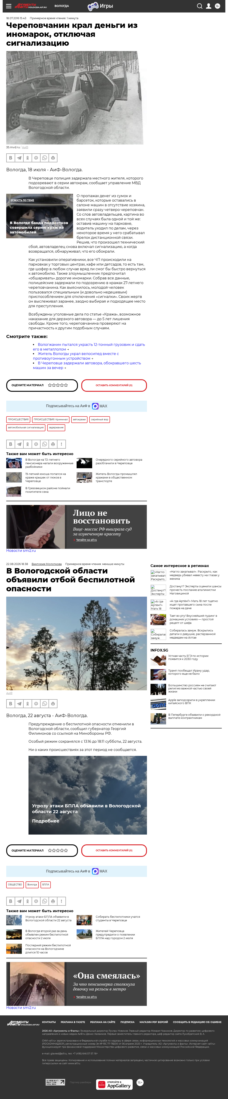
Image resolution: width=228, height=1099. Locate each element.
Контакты (49, 1022)
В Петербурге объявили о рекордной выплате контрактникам (194, 716)
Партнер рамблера (80, 1082)
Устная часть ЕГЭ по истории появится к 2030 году (188, 657)
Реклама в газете (73, 1022)
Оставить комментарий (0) (114, 385)
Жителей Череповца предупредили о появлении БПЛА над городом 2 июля (115, 934)
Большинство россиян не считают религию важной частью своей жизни (192, 688)
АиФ (25, 147)
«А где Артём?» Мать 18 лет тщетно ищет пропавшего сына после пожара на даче (194, 604)
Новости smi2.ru (21, 550)
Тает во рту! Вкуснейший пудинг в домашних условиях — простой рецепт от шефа (193, 619)
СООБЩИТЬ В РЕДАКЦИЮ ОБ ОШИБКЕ (197, 1022)
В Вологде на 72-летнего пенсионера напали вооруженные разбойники (49, 463)
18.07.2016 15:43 (16, 18)
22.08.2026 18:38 (17, 564)
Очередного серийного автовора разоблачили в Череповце (119, 461)
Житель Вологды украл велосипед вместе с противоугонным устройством (76, 356)
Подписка (127, 1022)
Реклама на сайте (102, 1022)
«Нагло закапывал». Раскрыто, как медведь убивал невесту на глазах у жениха (195, 575)
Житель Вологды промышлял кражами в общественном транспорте (116, 477)
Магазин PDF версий (154, 1022)
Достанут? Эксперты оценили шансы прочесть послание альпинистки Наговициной (195, 590)
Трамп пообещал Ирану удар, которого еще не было (189, 672)
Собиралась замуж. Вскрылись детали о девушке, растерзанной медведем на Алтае (193, 634)
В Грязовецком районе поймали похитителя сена (47, 490)
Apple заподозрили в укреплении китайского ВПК (191, 702)
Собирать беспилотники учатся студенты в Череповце (118, 918)
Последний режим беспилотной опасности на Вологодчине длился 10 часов (48, 949)
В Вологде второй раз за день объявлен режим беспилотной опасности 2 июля (46, 934)
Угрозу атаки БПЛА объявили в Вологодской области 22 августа (86, 808)
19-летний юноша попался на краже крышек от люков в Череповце (45, 477)
